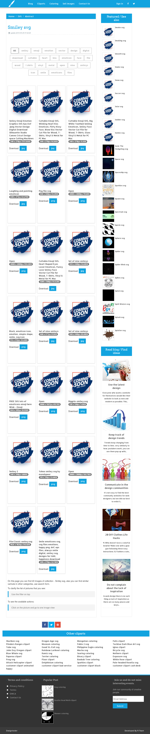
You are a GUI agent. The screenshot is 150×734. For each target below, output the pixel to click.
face (79, 58)
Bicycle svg (119, 650)
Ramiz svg (47, 653)
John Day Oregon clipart (18, 650)
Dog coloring (60, 687)
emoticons (56, 72)
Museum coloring (51, 644)
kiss (55, 58)
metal (51, 65)
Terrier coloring (50, 656)
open (62, 65)
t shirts (29, 65)
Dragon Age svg (50, 641)
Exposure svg (120, 656)
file (88, 58)
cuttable (32, 58)
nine (72, 65)
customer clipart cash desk (126, 665)
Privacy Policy (17, 686)
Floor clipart (48, 659)
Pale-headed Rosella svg (125, 662)
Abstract (29, 16)
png (53, 200)
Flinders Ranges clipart (18, 644)
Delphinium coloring (52, 662)
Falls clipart (119, 641)
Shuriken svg (12, 641)
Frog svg (10, 659)
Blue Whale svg (14, 653)
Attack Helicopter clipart (19, 662)
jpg (23, 148)
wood (17, 65)
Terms (13, 690)
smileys (84, 65)
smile (43, 72)
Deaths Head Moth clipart (65, 700)
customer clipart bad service (56, 665)
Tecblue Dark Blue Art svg (126, 644)
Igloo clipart (119, 647)
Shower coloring (61, 713)
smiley (24, 50)
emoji (36, 50)
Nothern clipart (120, 653)
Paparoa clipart (14, 656)
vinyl (40, 65)
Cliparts (41, 3)
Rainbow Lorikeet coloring (55, 650)
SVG (20, 16)
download (17, 58)
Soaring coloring (85, 653)
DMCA (13, 693)
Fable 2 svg (83, 644)
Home (11, 16)
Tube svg (11, 647)
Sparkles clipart (85, 662)
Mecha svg (82, 650)
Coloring (54, 3)
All (14, 50)
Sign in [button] (119, 3)
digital (86, 50)
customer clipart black (88, 665)
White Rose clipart (122, 659)
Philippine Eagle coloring (90, 647)
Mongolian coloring (87, 641)
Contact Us (84, 3)
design (74, 50)
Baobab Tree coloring (88, 659)
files (69, 72)
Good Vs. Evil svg (50, 647)
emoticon (67, 58)
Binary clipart (84, 656)
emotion (49, 50)
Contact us (15, 697)
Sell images (68, 3)
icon (33, 72)
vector (61, 50)
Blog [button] (30, 3)
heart (44, 58)
